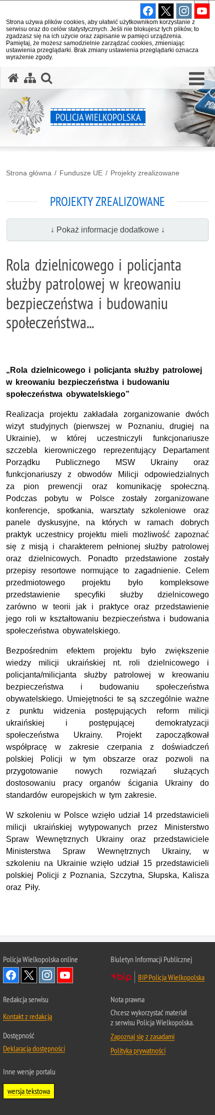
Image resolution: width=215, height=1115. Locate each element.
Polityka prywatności (138, 1050)
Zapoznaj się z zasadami (142, 1036)
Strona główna (29, 173)
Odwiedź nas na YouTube (65, 975)
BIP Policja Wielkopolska (171, 977)
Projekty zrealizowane (145, 173)
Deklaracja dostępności (34, 1048)
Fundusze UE (81, 173)
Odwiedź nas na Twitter (29, 975)
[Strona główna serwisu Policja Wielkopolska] (13, 78)
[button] (196, 79)
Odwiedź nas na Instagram (47, 975)
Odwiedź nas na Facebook (11, 975)
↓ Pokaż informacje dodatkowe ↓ (107, 230)
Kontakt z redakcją (27, 1016)
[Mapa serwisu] (30, 78)
